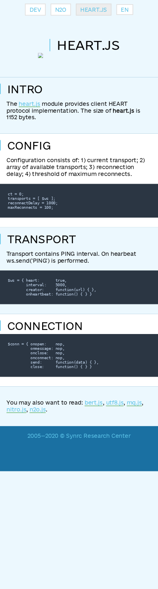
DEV (35, 9)
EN (124, 9)
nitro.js (16, 410)
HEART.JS (93, 9)
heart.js (29, 104)
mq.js (134, 403)
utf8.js (115, 403)
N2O (60, 9)
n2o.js (38, 410)
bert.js (94, 403)
